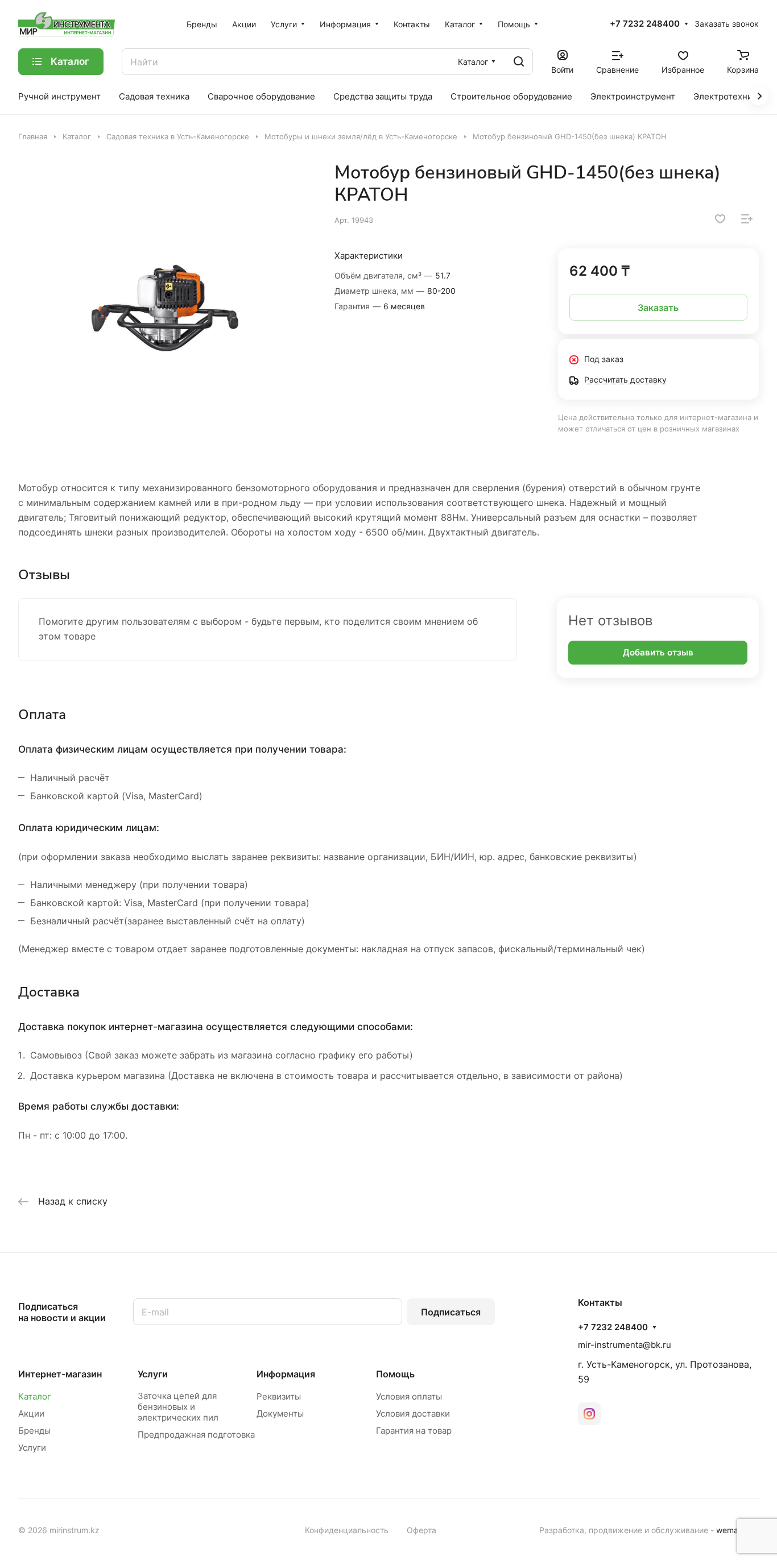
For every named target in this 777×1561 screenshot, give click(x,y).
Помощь (395, 1374)
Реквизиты (279, 1396)
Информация (286, 1374)
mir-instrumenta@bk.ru (624, 1344)
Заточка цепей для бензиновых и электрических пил (178, 1406)
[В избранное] (720, 219)
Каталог (34, 1396)
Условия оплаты (409, 1396)
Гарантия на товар (414, 1430)
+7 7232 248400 (645, 24)
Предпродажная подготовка (196, 1434)
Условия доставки (413, 1413)
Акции (31, 1413)
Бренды (34, 1430)
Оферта (421, 1530)
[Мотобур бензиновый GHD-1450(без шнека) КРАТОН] (164, 307)
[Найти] (519, 61)
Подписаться (451, 1312)
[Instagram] (589, 1413)
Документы (280, 1413)
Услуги (32, 1447)
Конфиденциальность (346, 1530)
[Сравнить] (747, 219)
